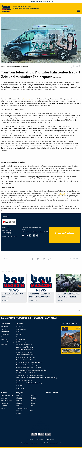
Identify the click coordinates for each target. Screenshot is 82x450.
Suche (33, 1)
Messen (39, 1)
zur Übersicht (7, 258)
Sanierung (26, 99)
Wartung (62, 193)
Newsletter (49, 1)
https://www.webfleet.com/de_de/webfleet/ (36, 232)
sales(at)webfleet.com (34, 228)
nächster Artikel (73, 258)
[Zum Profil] (37, 235)
